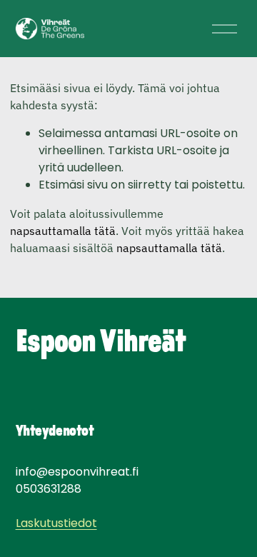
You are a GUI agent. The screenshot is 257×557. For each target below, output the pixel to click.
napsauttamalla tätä (63, 231)
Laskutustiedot (56, 523)
